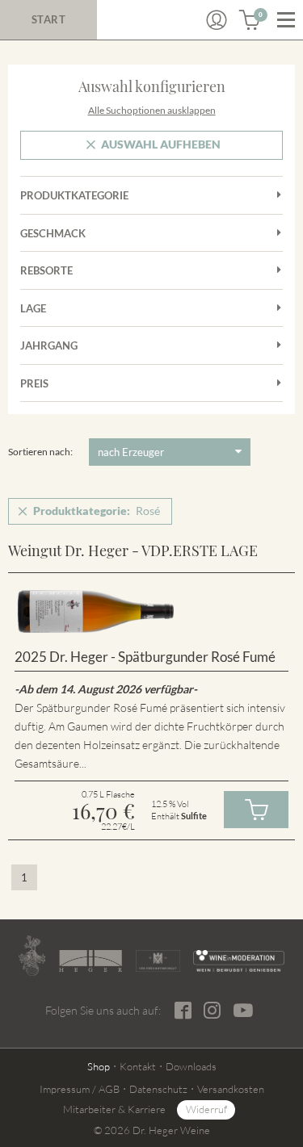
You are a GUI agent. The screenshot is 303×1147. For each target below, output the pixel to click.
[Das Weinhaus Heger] (90, 960)
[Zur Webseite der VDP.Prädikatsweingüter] (158, 961)
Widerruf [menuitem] (206, 1109)
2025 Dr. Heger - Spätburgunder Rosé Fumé (145, 656)
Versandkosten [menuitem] (230, 1088)
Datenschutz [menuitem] (158, 1088)
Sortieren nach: (40, 452)
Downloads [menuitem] (191, 1066)
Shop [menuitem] (98, 1066)
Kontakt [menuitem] (138, 1066)
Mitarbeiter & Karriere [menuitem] (114, 1109)
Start (49, 19)
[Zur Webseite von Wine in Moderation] (238, 961)
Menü (286, 20)
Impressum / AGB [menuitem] (80, 1088)
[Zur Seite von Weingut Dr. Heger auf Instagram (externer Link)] (212, 1010)
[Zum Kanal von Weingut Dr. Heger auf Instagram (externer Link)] (243, 1009)
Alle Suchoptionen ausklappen (152, 110)
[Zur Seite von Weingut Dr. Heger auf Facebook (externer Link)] (183, 1010)
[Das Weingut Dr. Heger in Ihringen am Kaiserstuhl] (32, 956)
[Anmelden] (216, 20)
